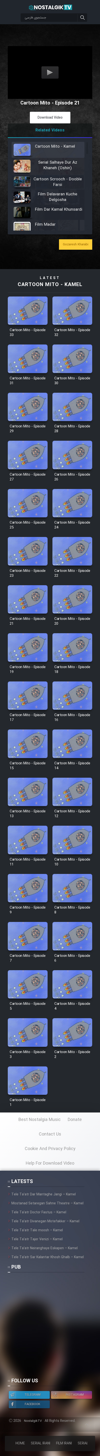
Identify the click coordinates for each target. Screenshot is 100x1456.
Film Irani (64, 1443)
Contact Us (50, 1134)
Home (20, 1443)
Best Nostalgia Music (39, 1119)
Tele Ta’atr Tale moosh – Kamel (37, 1230)
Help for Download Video (50, 1163)
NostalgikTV (33, 1421)
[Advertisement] (50, 1327)
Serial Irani (40, 1443)
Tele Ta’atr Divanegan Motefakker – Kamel (45, 1221)
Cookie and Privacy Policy (50, 1148)
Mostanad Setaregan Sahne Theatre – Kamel (47, 1203)
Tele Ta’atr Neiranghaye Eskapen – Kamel (44, 1248)
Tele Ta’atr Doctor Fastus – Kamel (38, 1212)
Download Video (50, 117)
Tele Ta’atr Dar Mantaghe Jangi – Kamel (43, 1194)
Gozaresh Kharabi (75, 244)
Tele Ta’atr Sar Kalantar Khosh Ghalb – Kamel (47, 1257)
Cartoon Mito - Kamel (50, 285)
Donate (75, 1119)
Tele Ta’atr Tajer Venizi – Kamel (37, 1239)
